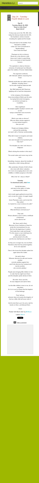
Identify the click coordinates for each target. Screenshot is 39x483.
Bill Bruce (29, 312)
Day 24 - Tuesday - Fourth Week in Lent (20, 18)
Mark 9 (23, 314)
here (28, 182)
